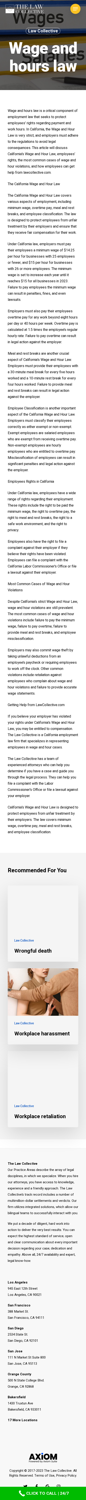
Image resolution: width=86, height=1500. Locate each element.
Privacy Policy (66, 1475)
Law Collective (43, 31)
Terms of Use (44, 1475)
